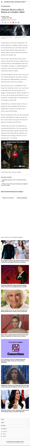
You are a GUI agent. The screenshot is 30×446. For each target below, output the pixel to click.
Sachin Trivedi (5, 16)
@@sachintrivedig (7, 18)
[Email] (16, 22)
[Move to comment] (18, 22)
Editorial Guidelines (22, 197)
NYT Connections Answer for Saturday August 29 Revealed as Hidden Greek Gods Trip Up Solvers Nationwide (13, 361)
